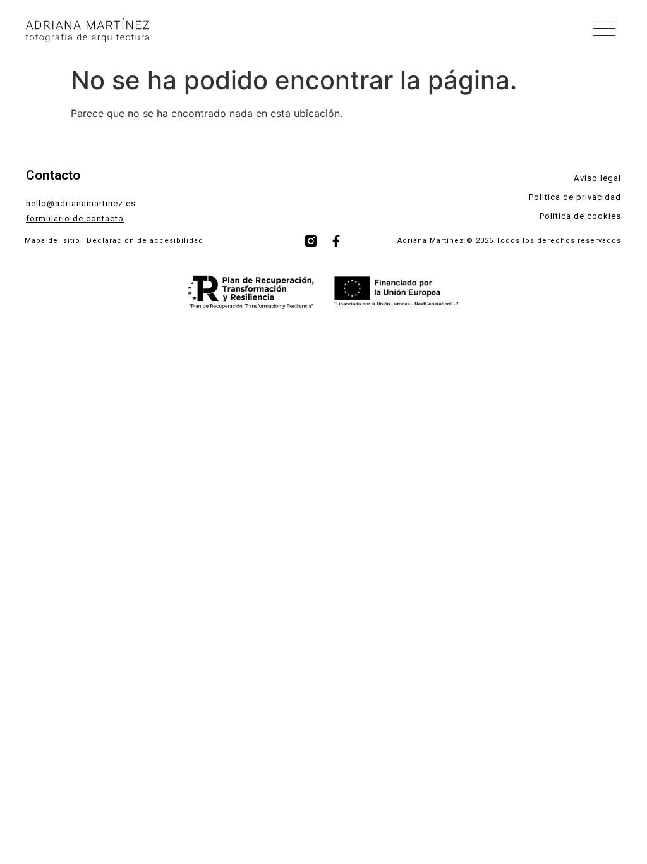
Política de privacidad (575, 197)
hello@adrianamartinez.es (81, 203)
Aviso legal (597, 178)
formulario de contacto (75, 218)
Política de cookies (580, 216)
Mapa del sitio (52, 241)
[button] (605, 30)
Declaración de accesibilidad (145, 241)
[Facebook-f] (336, 241)
